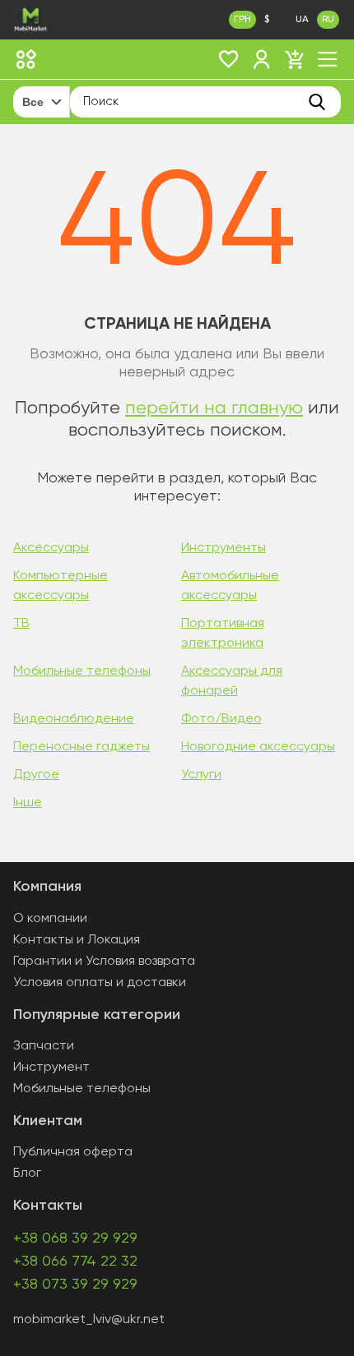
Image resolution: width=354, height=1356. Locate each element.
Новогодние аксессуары (258, 747)
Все (33, 101)
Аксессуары (51, 548)
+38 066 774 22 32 (75, 1261)
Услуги (201, 775)
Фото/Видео (221, 719)
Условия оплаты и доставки (99, 982)
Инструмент (51, 1067)
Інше (27, 802)
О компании (50, 918)
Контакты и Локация (76, 940)
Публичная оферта (73, 1152)
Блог (27, 1173)
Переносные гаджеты (81, 747)
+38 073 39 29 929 (75, 1284)
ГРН (242, 20)
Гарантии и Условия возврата (104, 961)
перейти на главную (214, 408)
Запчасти (43, 1046)
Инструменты (223, 548)
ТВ (21, 623)
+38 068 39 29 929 (75, 1238)
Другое (36, 775)
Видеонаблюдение (73, 719)
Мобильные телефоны (82, 671)
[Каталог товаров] (26, 59)
